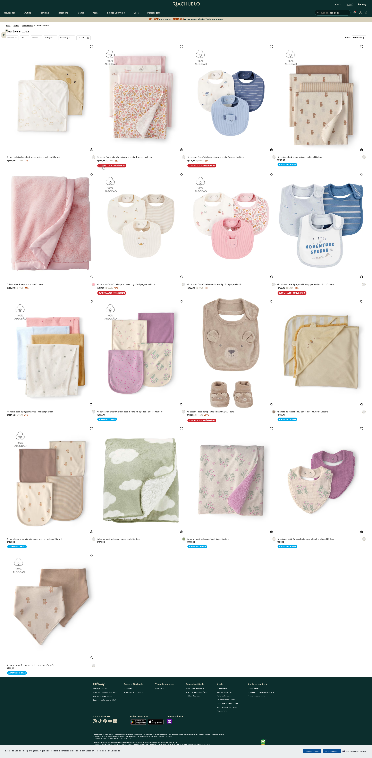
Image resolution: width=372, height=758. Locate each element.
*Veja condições (214, 18)
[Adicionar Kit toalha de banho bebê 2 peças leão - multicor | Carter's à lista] (361, 301)
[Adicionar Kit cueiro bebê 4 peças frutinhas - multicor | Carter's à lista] (91, 301)
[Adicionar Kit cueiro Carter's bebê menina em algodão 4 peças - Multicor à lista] (181, 46)
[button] (354, 751)
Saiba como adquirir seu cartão (105, 692)
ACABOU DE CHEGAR (287, 165)
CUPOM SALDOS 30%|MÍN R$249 (112, 166)
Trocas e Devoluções (224, 692)
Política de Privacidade (108, 750)
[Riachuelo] (186, 4)
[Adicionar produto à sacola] (91, 149)
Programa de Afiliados (256, 696)
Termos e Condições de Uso (227, 707)
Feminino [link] (44, 12)
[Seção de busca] (332, 13)
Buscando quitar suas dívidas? (104, 700)
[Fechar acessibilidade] (6, 30)
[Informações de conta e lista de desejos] (360, 13)
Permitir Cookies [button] (312, 751)
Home (8, 25)
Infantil (16, 25)
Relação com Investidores (133, 692)
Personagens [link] (153, 12)
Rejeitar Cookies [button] (331, 751)
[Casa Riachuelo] (350, 4)
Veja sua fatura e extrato (102, 696)
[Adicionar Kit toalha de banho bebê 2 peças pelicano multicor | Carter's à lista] (91, 46)
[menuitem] (9, 13)
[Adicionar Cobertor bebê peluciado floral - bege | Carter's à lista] (271, 428)
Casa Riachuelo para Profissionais (261, 692)
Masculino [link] (63, 12)
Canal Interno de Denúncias (227, 703)
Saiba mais (159, 688)
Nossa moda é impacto (195, 688)
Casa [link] (136, 12)
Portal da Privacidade (225, 696)
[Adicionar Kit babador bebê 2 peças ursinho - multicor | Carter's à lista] (91, 555)
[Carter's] (337, 4)
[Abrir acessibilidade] (3, 35)
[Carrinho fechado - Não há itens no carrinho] (366, 13)
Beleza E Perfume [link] (116, 12)
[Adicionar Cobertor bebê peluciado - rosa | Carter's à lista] (91, 174)
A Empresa (128, 688)
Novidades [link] (9, 12)
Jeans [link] (96, 12)
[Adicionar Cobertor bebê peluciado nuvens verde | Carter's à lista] (181, 428)
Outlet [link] (27, 12)
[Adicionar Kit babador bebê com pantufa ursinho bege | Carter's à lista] (271, 301)
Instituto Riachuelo (193, 696)
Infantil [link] (80, 12)
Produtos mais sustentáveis (196, 692)
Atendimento (222, 688)
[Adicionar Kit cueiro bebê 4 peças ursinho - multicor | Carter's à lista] (361, 46)
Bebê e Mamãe (27, 25)
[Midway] (362, 4)
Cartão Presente (254, 688)
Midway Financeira (100, 689)
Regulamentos (222, 711)
